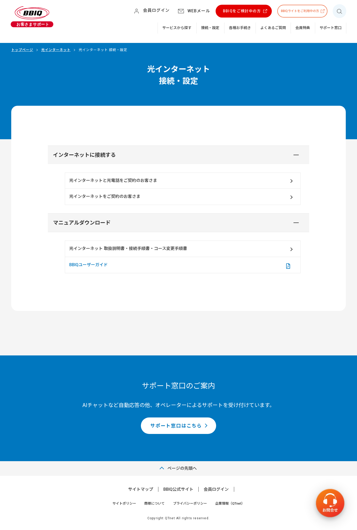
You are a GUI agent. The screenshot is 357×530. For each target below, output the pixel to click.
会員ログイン (216, 489)
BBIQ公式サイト (178, 489)
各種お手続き (240, 28)
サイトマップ (140, 489)
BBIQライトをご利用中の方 (300, 11)
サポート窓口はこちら (176, 425)
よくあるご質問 (273, 28)
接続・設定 (210, 28)
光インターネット (56, 50)
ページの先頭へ (182, 468)
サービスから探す (177, 28)
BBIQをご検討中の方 (242, 11)
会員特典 (302, 28)
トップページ (22, 50)
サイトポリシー (124, 503)
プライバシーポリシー (190, 503)
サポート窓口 (331, 28)
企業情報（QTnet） (230, 503)
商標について (154, 503)
